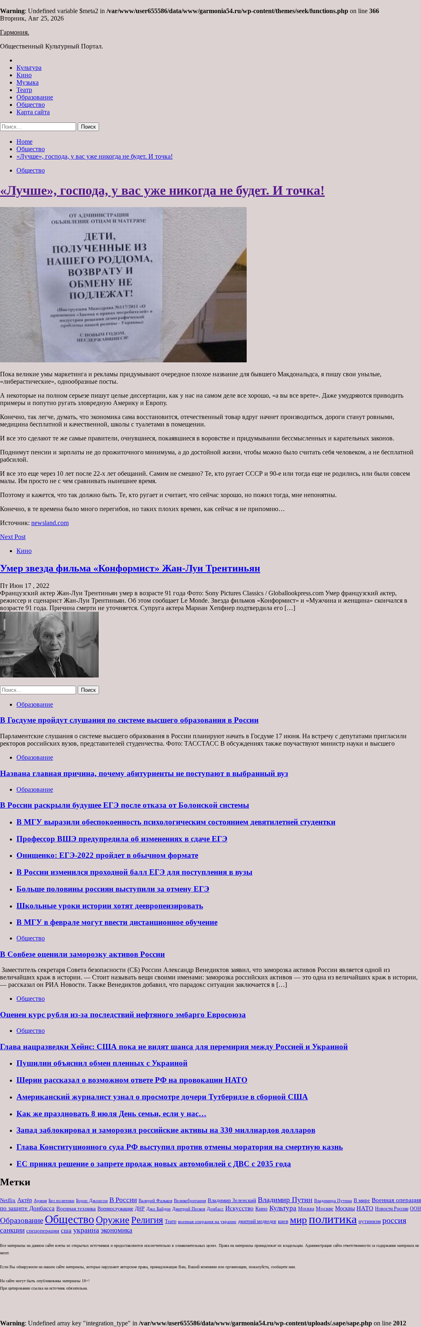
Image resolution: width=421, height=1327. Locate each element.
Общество (30, 104)
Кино (24, 74)
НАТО (364, 1208)
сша (66, 1230)
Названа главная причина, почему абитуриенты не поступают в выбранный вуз (144, 773)
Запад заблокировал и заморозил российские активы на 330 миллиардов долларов (165, 1130)
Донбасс (215, 1208)
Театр (24, 89)
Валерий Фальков (155, 1200)
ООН (415, 1209)
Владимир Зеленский (232, 1200)
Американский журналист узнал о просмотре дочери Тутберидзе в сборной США (162, 1096)
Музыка (27, 82)
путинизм (370, 1221)
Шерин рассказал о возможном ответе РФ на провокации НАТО (132, 1080)
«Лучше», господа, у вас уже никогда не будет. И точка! (162, 190)
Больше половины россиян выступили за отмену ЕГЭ (112, 889)
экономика (116, 1230)
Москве (324, 1208)
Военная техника (76, 1208)
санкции (12, 1230)
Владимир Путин (285, 1200)
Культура (29, 67)
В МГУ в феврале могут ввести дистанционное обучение (116, 922)
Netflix (8, 1200)
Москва (306, 1209)
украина (86, 1230)
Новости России (391, 1209)
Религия (147, 1220)
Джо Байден (158, 1208)
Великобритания (190, 1200)
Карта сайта (33, 111)
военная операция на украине (207, 1221)
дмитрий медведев (257, 1221)
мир (298, 1220)
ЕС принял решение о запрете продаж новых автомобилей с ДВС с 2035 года (153, 1163)
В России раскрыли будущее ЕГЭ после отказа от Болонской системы (124, 805)
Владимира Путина (333, 1200)
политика (333, 1219)
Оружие (113, 1219)
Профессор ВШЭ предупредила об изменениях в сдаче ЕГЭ (121, 838)
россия (394, 1220)
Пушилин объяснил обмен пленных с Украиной (101, 1063)
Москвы (345, 1208)
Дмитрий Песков (188, 1209)
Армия (40, 1200)
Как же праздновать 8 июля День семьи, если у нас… (111, 1113)
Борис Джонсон (92, 1200)
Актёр (24, 1200)
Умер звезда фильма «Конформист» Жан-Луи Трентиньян (130, 568)
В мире (362, 1200)
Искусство (239, 1208)
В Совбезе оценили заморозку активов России (82, 954)
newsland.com (50, 522)
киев (283, 1221)
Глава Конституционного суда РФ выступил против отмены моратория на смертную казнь (179, 1147)
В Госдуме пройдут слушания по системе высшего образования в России (129, 720)
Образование (34, 97)
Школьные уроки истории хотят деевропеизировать (109, 905)
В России (123, 1200)
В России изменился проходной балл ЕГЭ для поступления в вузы (134, 872)
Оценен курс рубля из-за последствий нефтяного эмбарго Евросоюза (123, 1014)
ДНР (140, 1209)
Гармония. (14, 32)
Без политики (61, 1200)
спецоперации (42, 1231)
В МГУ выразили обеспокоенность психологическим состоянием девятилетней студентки (175, 822)
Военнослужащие (115, 1209)
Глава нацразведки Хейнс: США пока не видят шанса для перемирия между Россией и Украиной (174, 1046)
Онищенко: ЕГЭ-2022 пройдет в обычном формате (107, 855)
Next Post (12, 536)
